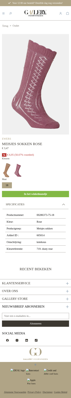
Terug (5, 25)
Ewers (6, 138)
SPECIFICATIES (15, 204)
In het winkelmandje (35, 194)
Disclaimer (48, 392)
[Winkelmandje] (67, 13)
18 (7, 185)
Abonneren (35, 323)
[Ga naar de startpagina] (35, 354)
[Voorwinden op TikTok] (36, 340)
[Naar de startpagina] (35, 13)
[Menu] (3, 13)
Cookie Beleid (60, 392)
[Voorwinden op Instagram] (17, 340)
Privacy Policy (34, 392)
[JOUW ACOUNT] (60, 13)
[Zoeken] (10, 13)
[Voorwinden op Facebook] (7, 340)
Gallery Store (15, 298)
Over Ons (10, 291)
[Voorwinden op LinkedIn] (26, 340)
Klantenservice (16, 283)
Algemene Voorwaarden (15, 392)
